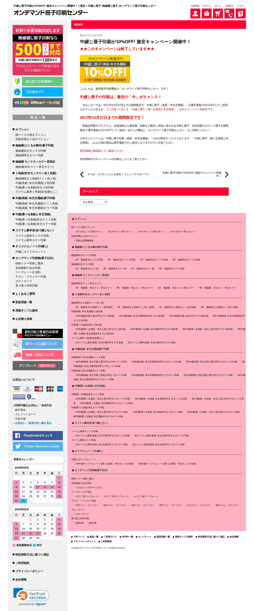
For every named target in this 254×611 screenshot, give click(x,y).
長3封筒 (80, 523)
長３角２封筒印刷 (26, 285)
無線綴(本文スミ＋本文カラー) (34, 166)
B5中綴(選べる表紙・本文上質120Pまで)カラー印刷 (213, 412)
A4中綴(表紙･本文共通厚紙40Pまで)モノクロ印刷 (156, 361)
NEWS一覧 (127, 536)
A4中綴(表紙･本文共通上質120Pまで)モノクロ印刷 (101, 361)
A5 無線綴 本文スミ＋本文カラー (176, 288)
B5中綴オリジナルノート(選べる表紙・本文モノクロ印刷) (167, 463)
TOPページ (79, 536)
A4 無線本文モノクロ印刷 (89, 259)
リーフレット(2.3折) (28, 272)
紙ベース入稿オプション (30, 134)
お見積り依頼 (23, 318)
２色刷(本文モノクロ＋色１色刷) (35, 173)
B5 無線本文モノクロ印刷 (121, 259)
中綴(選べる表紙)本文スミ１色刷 (35, 219)
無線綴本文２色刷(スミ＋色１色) (35, 178)
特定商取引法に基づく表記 (32, 554)
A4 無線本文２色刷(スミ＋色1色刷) (94, 307)
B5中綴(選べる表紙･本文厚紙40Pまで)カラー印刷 (98, 416)
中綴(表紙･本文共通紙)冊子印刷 (35, 198)
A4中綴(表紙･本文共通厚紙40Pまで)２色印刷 (142, 316)
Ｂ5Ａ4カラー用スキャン (120, 231)
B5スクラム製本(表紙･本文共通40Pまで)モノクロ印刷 (162, 435)
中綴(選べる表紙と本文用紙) (33, 214)
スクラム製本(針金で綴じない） (35, 230)
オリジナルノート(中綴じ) (31, 246)
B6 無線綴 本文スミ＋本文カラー (218, 288)
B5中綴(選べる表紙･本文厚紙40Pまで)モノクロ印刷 (107, 403)
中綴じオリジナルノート (30, 251)
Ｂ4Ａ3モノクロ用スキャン (151, 231)
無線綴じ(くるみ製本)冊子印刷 (34, 145)
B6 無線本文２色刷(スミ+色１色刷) (219, 307)
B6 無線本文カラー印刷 (171, 268)
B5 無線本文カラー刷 (115, 268)
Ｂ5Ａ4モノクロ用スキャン (89, 231)
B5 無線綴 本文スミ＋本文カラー (135, 288)
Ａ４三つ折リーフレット (146, 496)
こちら (125, 158)
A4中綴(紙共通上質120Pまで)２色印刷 (95, 316)
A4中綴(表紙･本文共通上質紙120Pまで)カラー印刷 (101, 375)
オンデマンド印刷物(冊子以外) (34, 258)
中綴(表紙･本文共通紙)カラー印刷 (36, 207)
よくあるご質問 (25, 293)
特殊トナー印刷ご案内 (29, 263)
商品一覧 (94, 536)
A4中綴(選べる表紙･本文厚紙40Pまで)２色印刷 (154, 329)
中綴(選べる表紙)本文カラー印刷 (35, 223)
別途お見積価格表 (85, 240)
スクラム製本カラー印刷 (30, 240)
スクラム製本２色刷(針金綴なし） (36, 191)
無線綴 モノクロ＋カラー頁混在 (35, 161)
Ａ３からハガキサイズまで (89, 487)
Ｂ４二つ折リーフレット (116, 496)
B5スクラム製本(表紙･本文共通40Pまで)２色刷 (152, 342)
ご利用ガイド (110, 536)
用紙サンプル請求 (26, 310)
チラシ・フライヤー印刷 (30, 276)
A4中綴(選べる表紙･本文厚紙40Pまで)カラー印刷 (157, 412)
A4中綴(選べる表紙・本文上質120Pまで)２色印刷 (101, 329)
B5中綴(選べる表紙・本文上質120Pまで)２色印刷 (208, 329)
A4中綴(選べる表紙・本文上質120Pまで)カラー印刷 (102, 412)
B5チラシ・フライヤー (170, 505)
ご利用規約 (22, 562)
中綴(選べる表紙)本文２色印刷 (34, 187)
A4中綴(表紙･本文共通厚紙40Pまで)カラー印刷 (155, 375)
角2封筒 (93, 523)
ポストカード (23, 281)
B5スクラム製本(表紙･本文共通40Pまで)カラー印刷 (158, 444)
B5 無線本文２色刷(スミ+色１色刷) (136, 307)
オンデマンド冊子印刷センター (94, 548)
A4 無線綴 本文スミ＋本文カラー (94, 288)
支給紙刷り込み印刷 (28, 267)
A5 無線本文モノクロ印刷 (154, 259)
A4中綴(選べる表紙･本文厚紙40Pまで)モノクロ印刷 (161, 398)
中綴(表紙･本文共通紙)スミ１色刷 (36, 203)
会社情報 (21, 579)
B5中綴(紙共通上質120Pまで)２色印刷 (189, 316)
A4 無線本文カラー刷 (87, 268)
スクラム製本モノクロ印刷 (32, 235)
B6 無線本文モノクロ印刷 (186, 259)
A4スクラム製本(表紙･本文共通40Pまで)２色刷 (99, 342)
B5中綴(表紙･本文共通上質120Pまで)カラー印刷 (208, 375)
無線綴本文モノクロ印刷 (30, 150)
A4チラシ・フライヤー (142, 505)
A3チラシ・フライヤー (87, 505)
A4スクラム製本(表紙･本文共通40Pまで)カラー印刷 (102, 444)
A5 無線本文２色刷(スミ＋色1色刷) (177, 307)
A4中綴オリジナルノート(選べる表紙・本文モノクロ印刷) (105, 463)
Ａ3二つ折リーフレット (87, 496)
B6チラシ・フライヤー (227, 505)
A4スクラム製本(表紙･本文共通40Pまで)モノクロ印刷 (103, 435)
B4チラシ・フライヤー (115, 505)
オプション (22, 129)
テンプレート (145, 536)
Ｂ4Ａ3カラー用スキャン (182, 231)
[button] (31, 597)
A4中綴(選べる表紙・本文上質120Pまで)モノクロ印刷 (103, 398)
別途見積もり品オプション (32, 139)
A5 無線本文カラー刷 (142, 268)
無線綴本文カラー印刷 (29, 155)
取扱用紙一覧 (23, 302)
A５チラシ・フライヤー (199, 505)
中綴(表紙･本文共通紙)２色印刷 (35, 182)
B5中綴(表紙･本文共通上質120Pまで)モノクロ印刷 (211, 361)
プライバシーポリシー (29, 571)
